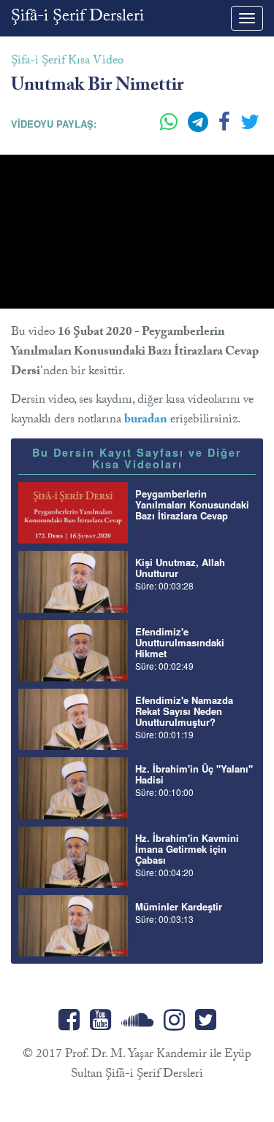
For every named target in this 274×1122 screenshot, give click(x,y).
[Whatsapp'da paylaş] (170, 127)
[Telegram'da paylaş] (199, 127)
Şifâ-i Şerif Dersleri (77, 18)
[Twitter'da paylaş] (250, 127)
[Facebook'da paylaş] (226, 127)
